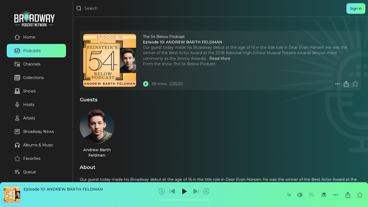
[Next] (196, 191)
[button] (300, 195)
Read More (219, 58)
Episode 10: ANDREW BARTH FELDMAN (63, 189)
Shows (29, 91)
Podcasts (32, 50)
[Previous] (172, 191)
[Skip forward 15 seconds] (206, 191)
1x (289, 194)
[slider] (184, 199)
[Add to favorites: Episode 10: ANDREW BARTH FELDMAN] (359, 194)
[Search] (79, 8)
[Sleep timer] (324, 195)
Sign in (356, 8)
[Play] (184, 191)
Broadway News (38, 131)
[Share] (347, 194)
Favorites (31, 158)
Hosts (28, 104)
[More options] (336, 195)
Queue (29, 172)
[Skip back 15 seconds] (162, 191)
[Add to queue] (311, 194)
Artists (29, 118)
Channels (31, 64)
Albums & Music (38, 145)
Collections (33, 77)
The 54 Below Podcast (194, 63)
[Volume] (300, 195)
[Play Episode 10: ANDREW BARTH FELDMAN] (146, 84)
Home (29, 37)
